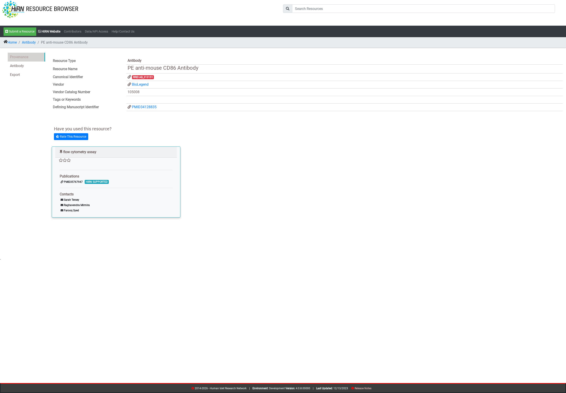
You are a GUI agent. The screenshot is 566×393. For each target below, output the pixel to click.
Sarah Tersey (71, 199)
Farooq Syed (71, 210)
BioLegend (140, 84)
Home (12, 42)
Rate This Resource (72, 136)
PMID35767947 (73, 181)
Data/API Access (96, 31)
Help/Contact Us (123, 31)
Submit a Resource (21, 31)
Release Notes (363, 388)
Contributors (72, 31)
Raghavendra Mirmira (76, 205)
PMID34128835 (144, 107)
